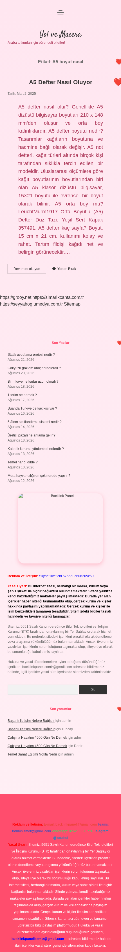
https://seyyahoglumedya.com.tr (31, 304)
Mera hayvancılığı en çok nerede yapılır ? (39, 476)
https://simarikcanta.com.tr (58, 297)
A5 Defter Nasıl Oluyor (60, 82)
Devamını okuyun (30, 270)
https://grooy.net (15, 297)
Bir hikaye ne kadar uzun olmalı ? (33, 381)
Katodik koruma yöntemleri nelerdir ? (36, 449)
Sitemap (72, 304)
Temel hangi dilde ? (23, 462)
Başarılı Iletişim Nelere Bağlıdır (31, 721)
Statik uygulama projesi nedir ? (31, 355)
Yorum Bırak (66, 269)
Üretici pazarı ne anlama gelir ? (31, 435)
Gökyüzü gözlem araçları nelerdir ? (34, 368)
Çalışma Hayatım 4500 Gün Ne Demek (37, 738)
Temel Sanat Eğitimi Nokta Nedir (32, 754)
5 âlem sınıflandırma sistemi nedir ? (35, 422)
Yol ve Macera (60, 34)
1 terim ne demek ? (22, 395)
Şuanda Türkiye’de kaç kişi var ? (32, 408)
